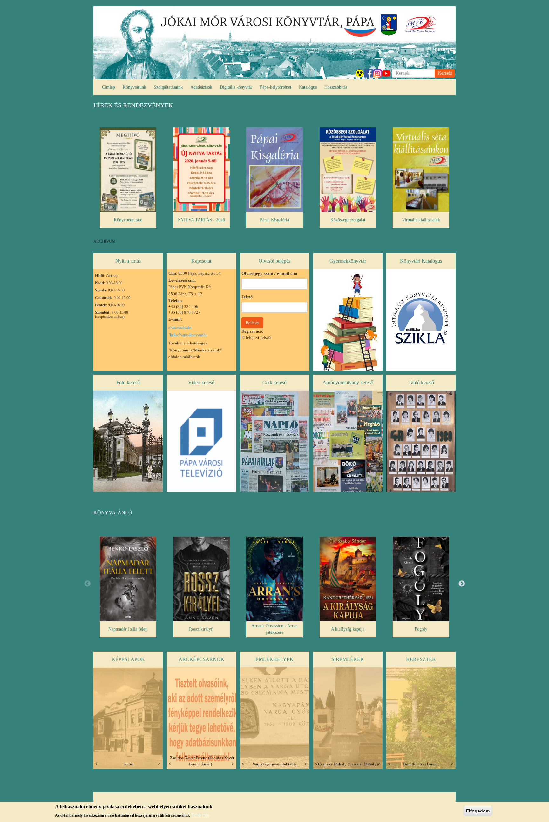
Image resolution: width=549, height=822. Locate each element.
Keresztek (421, 659)
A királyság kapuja (347, 629)
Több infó (200, 814)
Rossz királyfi (201, 629)
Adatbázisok (201, 87)
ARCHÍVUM (104, 241)
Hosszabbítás (335, 87)
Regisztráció (252, 331)
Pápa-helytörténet (275, 87)
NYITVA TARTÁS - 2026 (201, 219)
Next (461, 584)
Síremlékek (347, 659)
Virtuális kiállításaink (421, 219)
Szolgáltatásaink (168, 87)
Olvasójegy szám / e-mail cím (269, 273)
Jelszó (247, 297)
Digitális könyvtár (236, 87)
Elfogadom (478, 810)
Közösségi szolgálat (347, 219)
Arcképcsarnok (201, 659)
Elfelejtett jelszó (256, 337)
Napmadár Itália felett (128, 629)
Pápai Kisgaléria (274, 219)
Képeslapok (128, 659)
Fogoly (421, 629)
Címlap (108, 87)
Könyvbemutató (128, 219)
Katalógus (308, 87)
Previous (87, 584)
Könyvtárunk (134, 87)
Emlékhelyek (274, 659)
